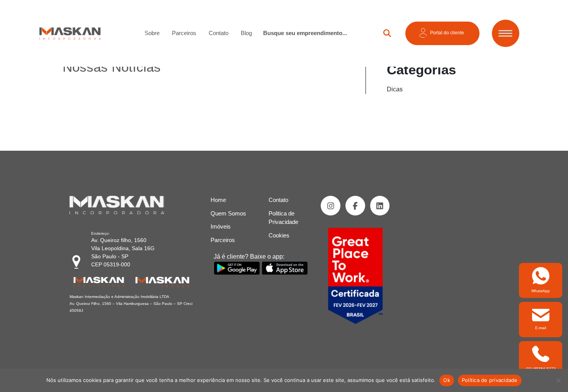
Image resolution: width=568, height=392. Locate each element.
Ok (446, 380)
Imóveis (221, 226)
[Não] (558, 380)
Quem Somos (228, 213)
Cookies (279, 235)
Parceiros (184, 33)
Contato (218, 33)
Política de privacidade (490, 380)
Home (218, 200)
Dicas (395, 89)
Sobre (152, 33)
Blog (246, 33)
